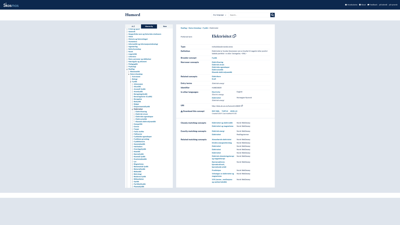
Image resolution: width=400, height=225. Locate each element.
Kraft (214, 79)
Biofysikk (137, 102)
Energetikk (138, 124)
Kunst (130, 52)
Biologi (134, 79)
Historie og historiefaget (138, 39)
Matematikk (135, 72)
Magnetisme (139, 164)
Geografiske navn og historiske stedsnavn (144, 34)
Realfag (131, 69)
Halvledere (138, 147)
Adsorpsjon (138, 84)
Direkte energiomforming (222, 143)
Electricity (216, 92)
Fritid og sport (134, 29)
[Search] (272, 15)
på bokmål (383, 5)
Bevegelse (138, 99)
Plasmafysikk (139, 187)
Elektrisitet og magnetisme (222, 126)
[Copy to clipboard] (234, 36)
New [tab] (165, 26)
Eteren (136, 127)
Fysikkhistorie (139, 142)
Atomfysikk (138, 92)
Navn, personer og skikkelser (139, 59)
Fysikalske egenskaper (143, 137)
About (363, 5)
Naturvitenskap (136, 74)
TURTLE (225, 111)
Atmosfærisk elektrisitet (221, 140)
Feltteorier (138, 134)
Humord (132, 14)
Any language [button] (218, 15)
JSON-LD (233, 111)
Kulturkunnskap (134, 49)
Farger (136, 129)
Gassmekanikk (139, 144)
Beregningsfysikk (140, 94)
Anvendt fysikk (140, 89)
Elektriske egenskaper (144, 117)
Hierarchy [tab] (149, 26)
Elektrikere (216, 77)
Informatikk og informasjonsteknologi (143, 44)
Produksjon (216, 170)
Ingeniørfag (133, 47)
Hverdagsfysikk (140, 149)
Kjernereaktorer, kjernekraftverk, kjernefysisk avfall (219, 164)
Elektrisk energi (218, 131)
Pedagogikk (133, 64)
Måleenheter (139, 179)
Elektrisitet (138, 109)
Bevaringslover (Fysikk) (143, 97)
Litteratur (132, 57)
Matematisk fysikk (141, 167)
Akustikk (137, 87)
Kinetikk (137, 152)
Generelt (131, 32)
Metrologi (138, 174)
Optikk (136, 182)
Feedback (373, 5)
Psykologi (132, 67)
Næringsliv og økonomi (137, 62)
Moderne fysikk (140, 177)
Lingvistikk (132, 54)
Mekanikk (137, 172)
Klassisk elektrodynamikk (146, 122)
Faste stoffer (139, 132)
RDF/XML (216, 111)
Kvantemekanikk (140, 159)
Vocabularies (352, 5)
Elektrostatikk (141, 119)
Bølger (136, 104)
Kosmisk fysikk (139, 157)
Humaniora (132, 42)
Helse (130, 37)
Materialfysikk (139, 169)
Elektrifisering (141, 112)
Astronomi (136, 77)
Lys (135, 162)
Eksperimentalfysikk (142, 107)
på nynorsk (393, 5)
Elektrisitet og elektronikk (222, 123)
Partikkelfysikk (140, 184)
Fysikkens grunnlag (141, 139)
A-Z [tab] (133, 26)
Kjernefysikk (139, 154)
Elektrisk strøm (142, 114)
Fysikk (134, 82)
